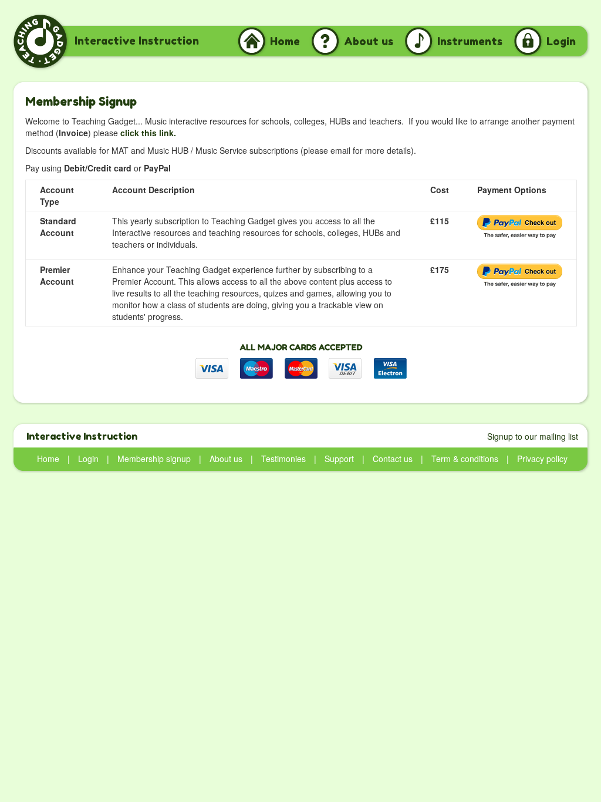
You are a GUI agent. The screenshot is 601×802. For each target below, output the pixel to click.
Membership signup (154, 458)
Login (561, 41)
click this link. (148, 133)
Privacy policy (542, 458)
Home (285, 41)
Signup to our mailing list (532, 436)
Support (339, 458)
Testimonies (283, 458)
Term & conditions (464, 458)
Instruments (469, 41)
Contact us (393, 458)
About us (368, 41)
